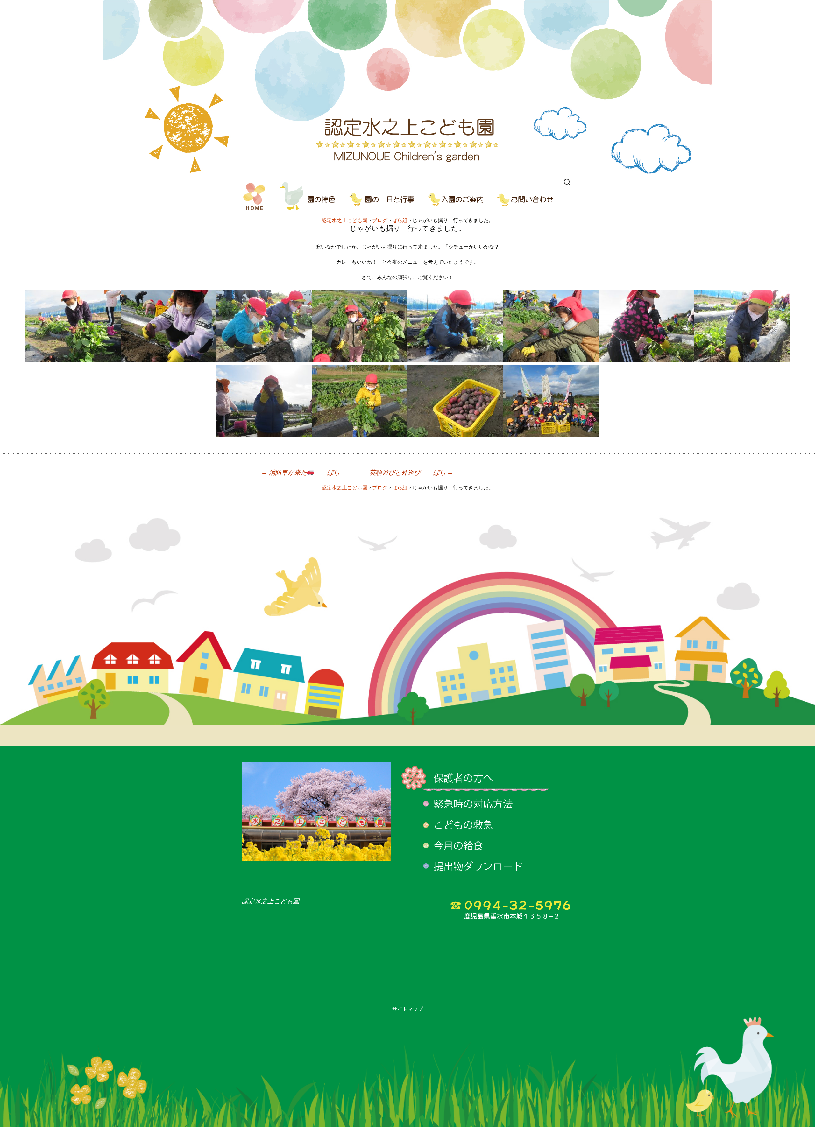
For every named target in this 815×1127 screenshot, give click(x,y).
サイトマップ (407, 1009)
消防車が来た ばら (300, 472)
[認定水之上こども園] (407, 87)
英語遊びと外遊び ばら (411, 472)
